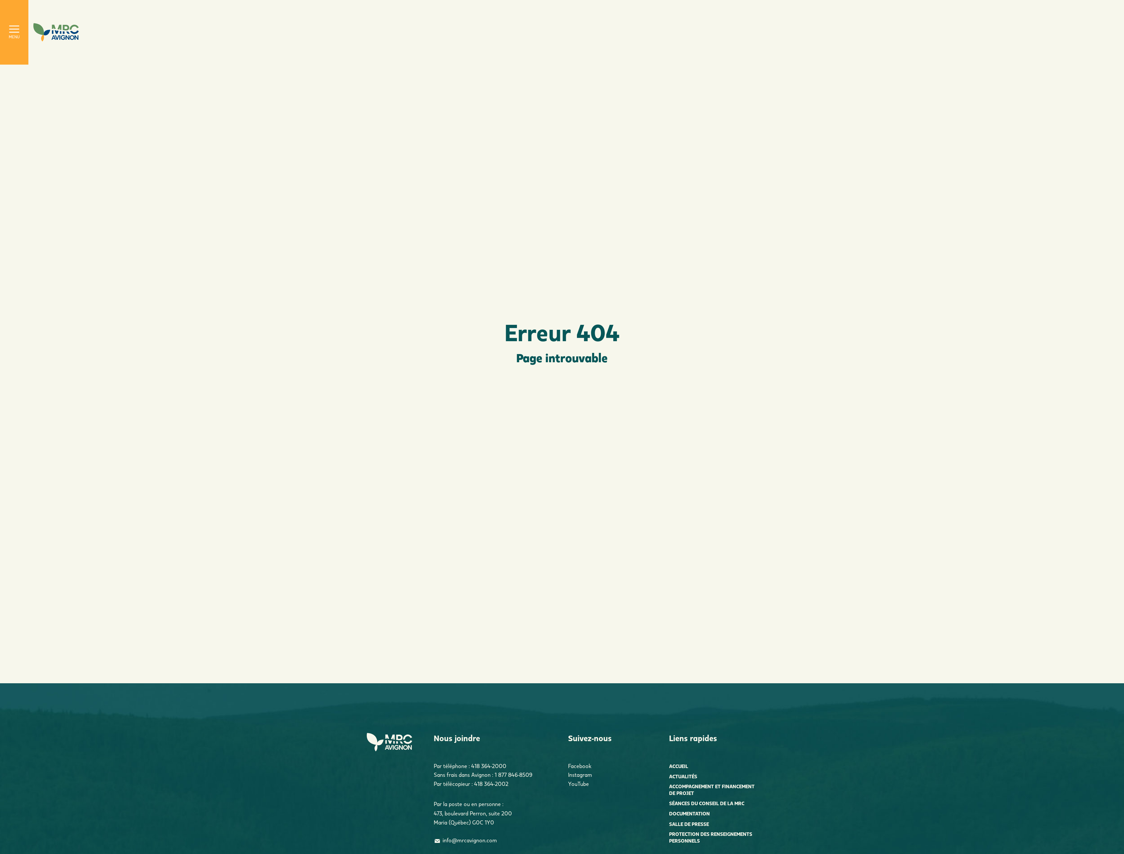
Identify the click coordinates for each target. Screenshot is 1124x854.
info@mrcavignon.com (470, 840)
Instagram (580, 774)
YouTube (578, 783)
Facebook (579, 765)
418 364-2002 (491, 783)
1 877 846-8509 (513, 774)
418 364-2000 (488, 765)
